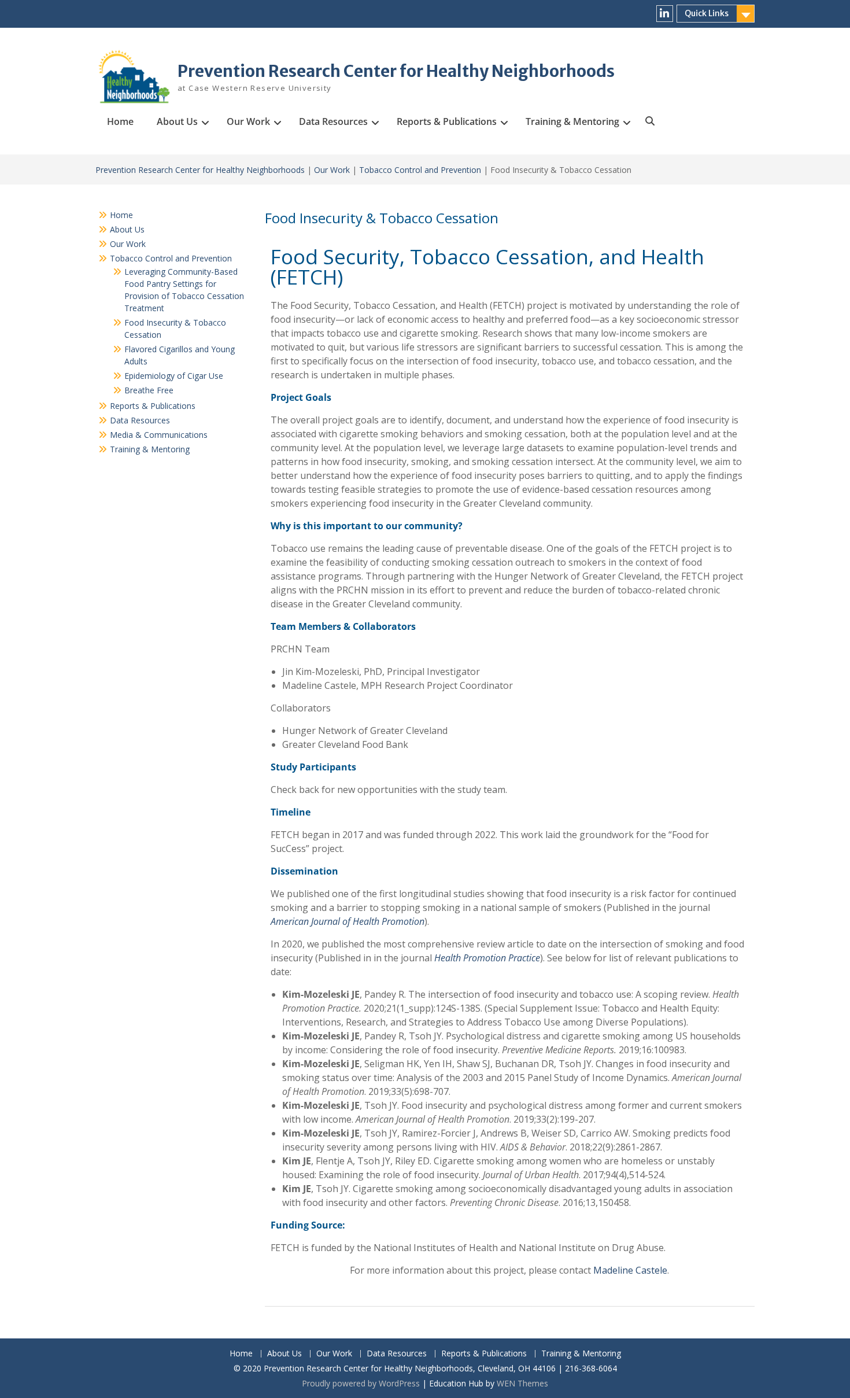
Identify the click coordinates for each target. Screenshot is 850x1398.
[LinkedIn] (664, 13)
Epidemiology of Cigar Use (173, 375)
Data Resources (333, 121)
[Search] (649, 121)
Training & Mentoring (572, 121)
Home (120, 121)
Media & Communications (159, 434)
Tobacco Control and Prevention (420, 169)
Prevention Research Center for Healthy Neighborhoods (396, 71)
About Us (177, 121)
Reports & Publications (447, 121)
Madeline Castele (630, 1270)
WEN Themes (522, 1383)
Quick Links (707, 13)
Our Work (248, 121)
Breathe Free (148, 390)
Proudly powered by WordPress (361, 1383)
